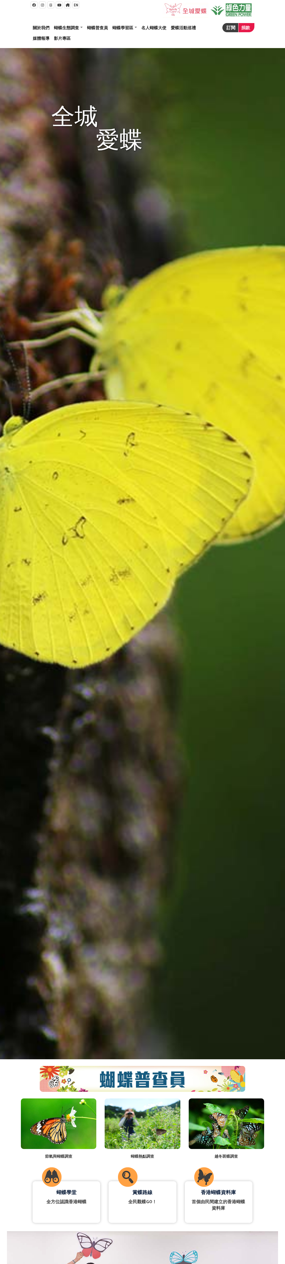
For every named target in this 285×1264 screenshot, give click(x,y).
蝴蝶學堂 (66, 1192)
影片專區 (62, 38)
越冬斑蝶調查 (226, 1156)
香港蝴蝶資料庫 (218, 1192)
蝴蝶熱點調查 (142, 1156)
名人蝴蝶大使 (153, 27)
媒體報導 (41, 38)
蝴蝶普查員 (97, 27)
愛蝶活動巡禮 (183, 27)
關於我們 (41, 27)
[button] (68, 28)
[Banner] (142, 553)
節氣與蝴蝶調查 (58, 1156)
